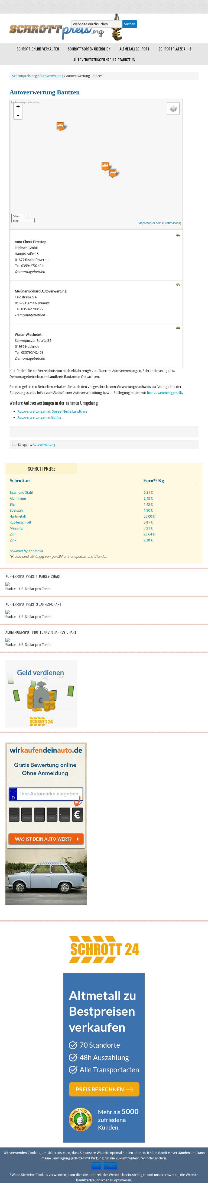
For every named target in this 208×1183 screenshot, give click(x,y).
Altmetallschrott (134, 49)
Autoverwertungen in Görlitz (39, 417)
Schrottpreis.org (24, 76)
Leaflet (167, 223)
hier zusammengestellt (164, 393)
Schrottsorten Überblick (89, 49)
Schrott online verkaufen (38, 49)
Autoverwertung (51, 76)
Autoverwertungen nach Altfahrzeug (104, 59)
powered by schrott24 (26, 551)
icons (176, 223)
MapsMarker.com (149, 223)
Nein (110, 1166)
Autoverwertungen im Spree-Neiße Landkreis (52, 411)
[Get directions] (178, 236)
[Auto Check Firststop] (105, 167)
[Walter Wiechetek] (60, 127)
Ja (96, 1166)
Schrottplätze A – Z (174, 49)
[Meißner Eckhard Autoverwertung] (112, 173)
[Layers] (173, 108)
